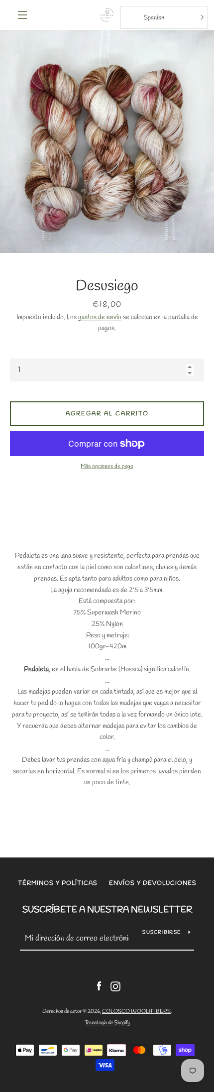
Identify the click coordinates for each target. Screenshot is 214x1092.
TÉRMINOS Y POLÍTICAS (58, 883)
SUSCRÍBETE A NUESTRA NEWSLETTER (107, 910)
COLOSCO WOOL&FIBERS (136, 1011)
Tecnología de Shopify (107, 1022)
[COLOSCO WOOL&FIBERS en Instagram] (115, 985)
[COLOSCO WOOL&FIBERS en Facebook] (99, 985)
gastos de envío (99, 317)
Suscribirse (161, 932)
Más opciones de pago (107, 467)
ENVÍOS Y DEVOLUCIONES (153, 883)
